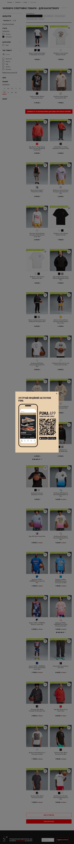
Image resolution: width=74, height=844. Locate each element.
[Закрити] (56, 393)
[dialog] (37, 422)
